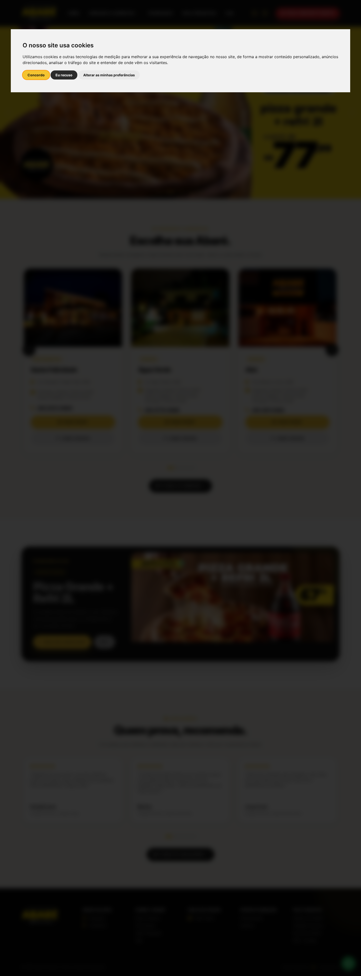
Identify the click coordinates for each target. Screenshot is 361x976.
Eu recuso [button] (64, 75)
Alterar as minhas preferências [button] (109, 75)
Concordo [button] (36, 75)
